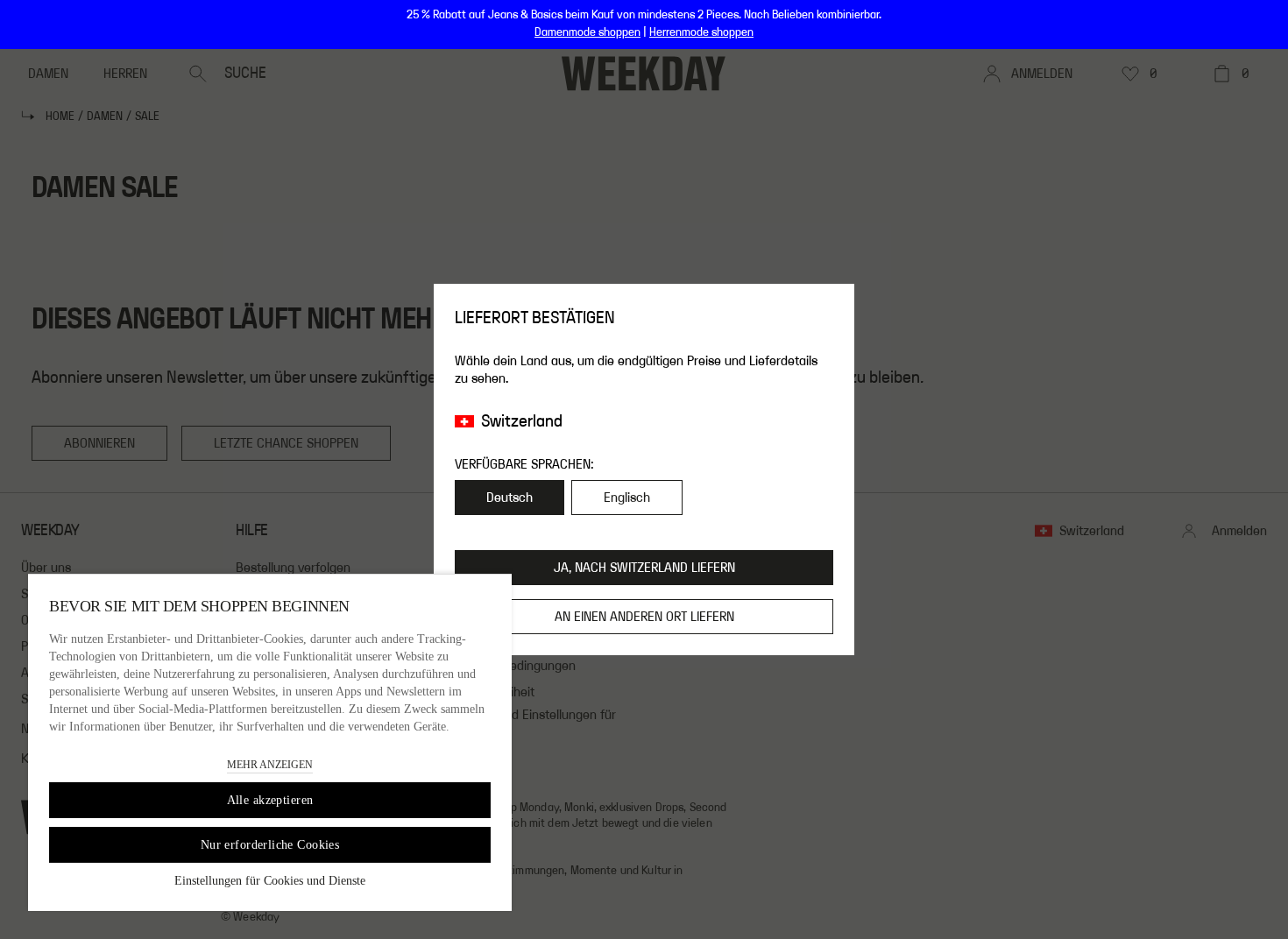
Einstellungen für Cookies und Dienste (269, 880)
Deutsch (509, 498)
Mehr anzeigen (270, 765)
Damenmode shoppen (587, 32)
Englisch (627, 498)
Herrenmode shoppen (701, 32)
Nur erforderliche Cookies (270, 844)
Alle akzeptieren (270, 800)
